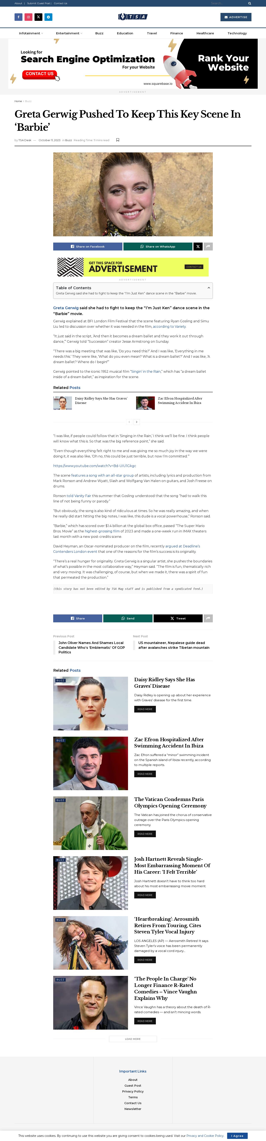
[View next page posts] (137, 422)
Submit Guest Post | (39, 3)
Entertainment (67, 33)
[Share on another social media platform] (208, 246)
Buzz (99, 33)
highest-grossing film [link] (102, 531)
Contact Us (60, 3)
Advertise (237, 17)
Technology (237, 33)
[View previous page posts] (129, 422)
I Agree (237, 1135)
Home (18, 101)
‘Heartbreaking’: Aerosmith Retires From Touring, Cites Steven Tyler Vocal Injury (167, 925)
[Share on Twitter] (198, 246)
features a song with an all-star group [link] (102, 475)
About (133, 1080)
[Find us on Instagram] (28, 17)
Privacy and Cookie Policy (205, 1136)
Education (125, 33)
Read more (147, 708)
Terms (133, 1097)
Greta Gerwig (66, 308)
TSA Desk (24, 140)
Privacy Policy (133, 1091)
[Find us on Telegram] (48, 17)
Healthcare (205, 33)
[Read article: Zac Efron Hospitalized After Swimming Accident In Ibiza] (145, 403)
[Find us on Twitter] (38, 17)
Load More (133, 1039)
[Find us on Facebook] (18, 17)
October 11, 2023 (49, 140)
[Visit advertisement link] (133, 64)
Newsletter (132, 1109)
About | (20, 3)
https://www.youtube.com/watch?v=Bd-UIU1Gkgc (94, 466)
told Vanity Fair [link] (79, 496)
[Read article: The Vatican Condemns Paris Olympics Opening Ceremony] (90, 823)
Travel (152, 33)
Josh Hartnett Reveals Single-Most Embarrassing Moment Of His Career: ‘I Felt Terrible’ (172, 865)
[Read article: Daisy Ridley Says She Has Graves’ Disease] (62, 403)
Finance (176, 33)
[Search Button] (249, 3)
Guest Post (132, 1085)
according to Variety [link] (169, 327)
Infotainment (29, 33)
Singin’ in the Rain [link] (146, 372)
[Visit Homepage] (133, 17)
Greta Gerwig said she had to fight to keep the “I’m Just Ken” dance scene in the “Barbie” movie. (126, 293)
